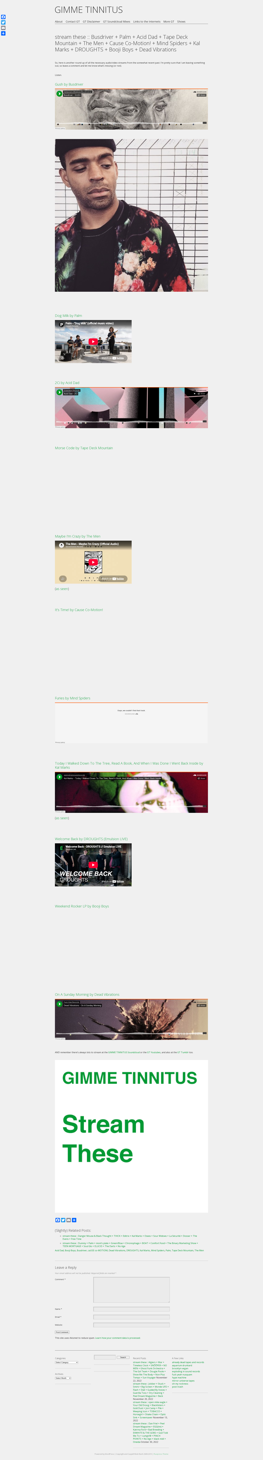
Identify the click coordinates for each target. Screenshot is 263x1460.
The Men (199, 1250)
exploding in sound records (186, 1371)
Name (58, 1309)
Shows (181, 21)
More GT (168, 21)
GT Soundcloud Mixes (116, 21)
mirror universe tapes (183, 1380)
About (59, 21)
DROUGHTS (132, 1250)
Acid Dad (59, 1250)
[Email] (3, 28)
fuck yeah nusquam (182, 1374)
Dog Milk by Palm (68, 315)
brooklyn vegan (180, 1368)
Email (58, 1317)
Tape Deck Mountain (182, 1250)
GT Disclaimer (91, 21)
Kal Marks (145, 1250)
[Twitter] (3, 22)
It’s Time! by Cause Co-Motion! (79, 609)
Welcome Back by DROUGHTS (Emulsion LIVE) (91, 838)
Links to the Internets (146, 21)
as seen (62, 588)
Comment (60, 1279)
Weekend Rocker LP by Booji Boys (82, 906)
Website (58, 1325)
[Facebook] (3, 17)
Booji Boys (70, 1250)
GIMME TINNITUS (89, 9)
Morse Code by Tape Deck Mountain (84, 448)
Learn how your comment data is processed (117, 1337)
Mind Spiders (158, 1250)
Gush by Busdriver (69, 84)
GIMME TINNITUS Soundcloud (124, 1052)
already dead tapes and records (188, 1362)
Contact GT (73, 21)
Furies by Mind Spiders (72, 698)
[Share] (3, 33)
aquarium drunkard (182, 1365)
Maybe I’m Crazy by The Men (77, 536)
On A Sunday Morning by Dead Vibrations (87, 994)
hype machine (179, 1377)
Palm (168, 1250)
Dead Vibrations (117, 1250)
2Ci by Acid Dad (67, 382)
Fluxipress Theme (161, 1454)
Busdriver (82, 1250)
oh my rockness (180, 1383)
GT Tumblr (183, 1052)
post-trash (177, 1386)
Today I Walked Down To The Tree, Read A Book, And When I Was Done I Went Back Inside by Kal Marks (129, 765)
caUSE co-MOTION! (98, 1250)
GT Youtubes (154, 1052)
